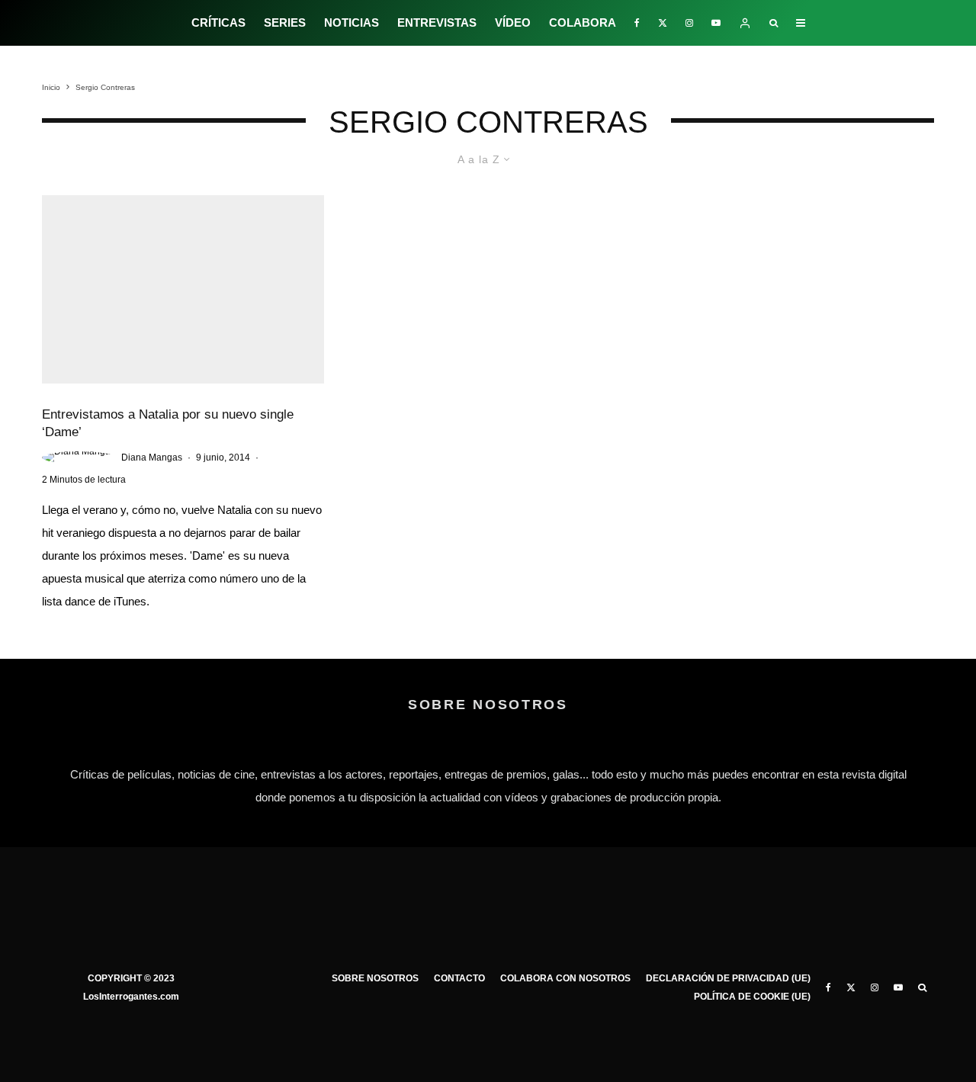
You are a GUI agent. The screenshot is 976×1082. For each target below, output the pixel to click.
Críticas (218, 22)
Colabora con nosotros (565, 978)
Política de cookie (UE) (752, 996)
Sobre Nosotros (375, 978)
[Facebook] (637, 23)
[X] (662, 23)
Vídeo (513, 22)
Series (285, 22)
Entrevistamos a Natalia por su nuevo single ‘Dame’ (168, 423)
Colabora (582, 22)
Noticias (351, 22)
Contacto (459, 978)
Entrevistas (437, 22)
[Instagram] (689, 23)
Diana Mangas (151, 457)
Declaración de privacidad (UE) (728, 978)
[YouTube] (716, 23)
